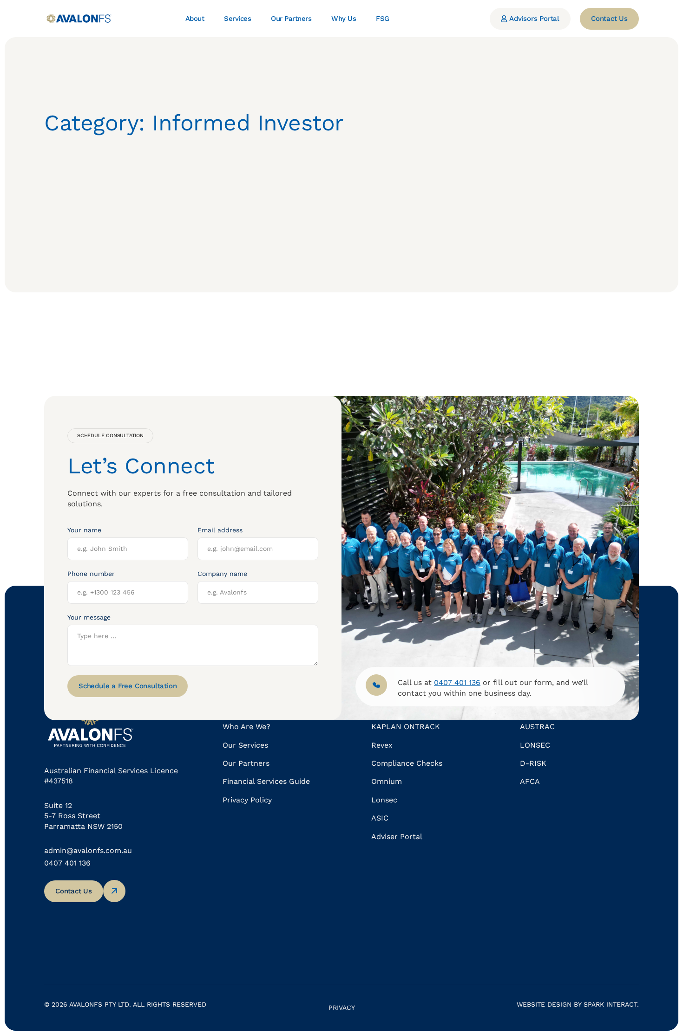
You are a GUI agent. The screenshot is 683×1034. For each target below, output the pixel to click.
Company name (222, 573)
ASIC (379, 818)
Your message (89, 617)
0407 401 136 (67, 863)
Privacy (341, 1007)
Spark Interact (610, 1004)
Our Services (245, 745)
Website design (544, 1004)
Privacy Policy (247, 799)
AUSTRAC (537, 726)
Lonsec (384, 799)
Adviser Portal (396, 836)
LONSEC (535, 745)
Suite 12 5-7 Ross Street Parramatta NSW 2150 (83, 816)
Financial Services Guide (266, 781)
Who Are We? (246, 726)
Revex (382, 745)
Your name (84, 530)
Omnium (386, 781)
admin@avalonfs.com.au (88, 850)
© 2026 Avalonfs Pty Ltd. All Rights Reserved (125, 1004)
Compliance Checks (406, 763)
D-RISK (533, 763)
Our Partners (246, 763)
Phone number (91, 573)
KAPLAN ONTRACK (405, 726)
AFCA (530, 781)
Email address (220, 530)
